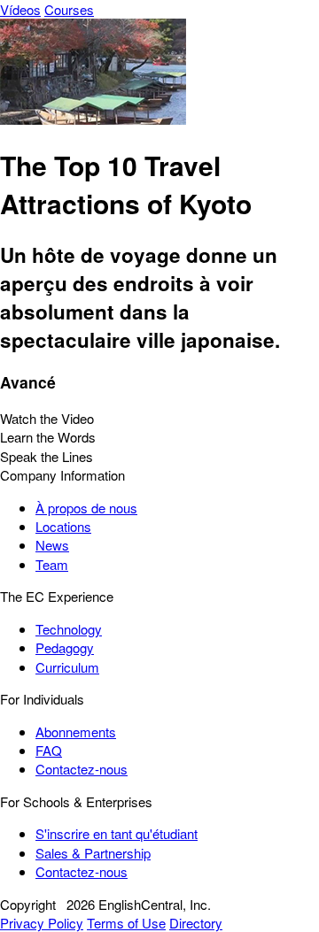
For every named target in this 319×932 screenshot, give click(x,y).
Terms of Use (126, 922)
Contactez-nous (81, 768)
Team (51, 564)
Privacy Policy (41, 922)
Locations (63, 526)
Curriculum (67, 667)
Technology (68, 629)
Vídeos (20, 9)
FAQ (48, 750)
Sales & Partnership (93, 852)
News (52, 544)
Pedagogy (64, 647)
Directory (195, 922)
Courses (69, 9)
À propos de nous (86, 507)
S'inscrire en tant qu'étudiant (116, 833)
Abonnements (75, 731)
